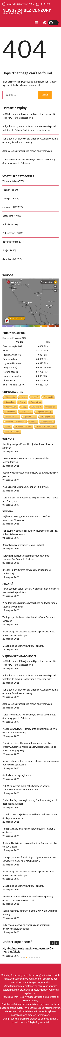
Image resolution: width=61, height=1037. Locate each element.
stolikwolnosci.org (12, 431)
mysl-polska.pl (29, 417)
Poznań (6, 190)
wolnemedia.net (12, 417)
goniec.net (50, 407)
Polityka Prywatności (38, 1022)
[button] (52, 943)
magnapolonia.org (44, 412)
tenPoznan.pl (25, 412)
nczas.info (7, 216)
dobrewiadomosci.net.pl (15, 421)
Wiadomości (8, 181)
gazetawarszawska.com (46, 426)
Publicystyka (8, 233)
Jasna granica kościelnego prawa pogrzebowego (27, 151)
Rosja (5, 250)
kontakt (15, 1022)
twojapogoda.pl (47, 417)
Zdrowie (33, 421)
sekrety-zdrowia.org (23, 426)
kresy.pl (6, 198)
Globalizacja (10, 412)
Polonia (6, 224)
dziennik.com (9, 241)
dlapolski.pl (8, 259)
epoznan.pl (8, 207)
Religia (8, 426)
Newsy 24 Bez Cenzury (26, 10)
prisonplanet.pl (47, 421)
